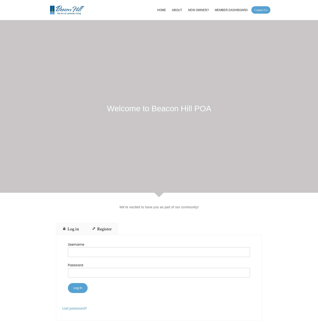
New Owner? (198, 10)
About (177, 10)
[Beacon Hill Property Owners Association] (68, 10)
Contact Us (260, 10)
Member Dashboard (231, 10)
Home (161, 10)
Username (76, 244)
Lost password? (74, 308)
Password (75, 265)
